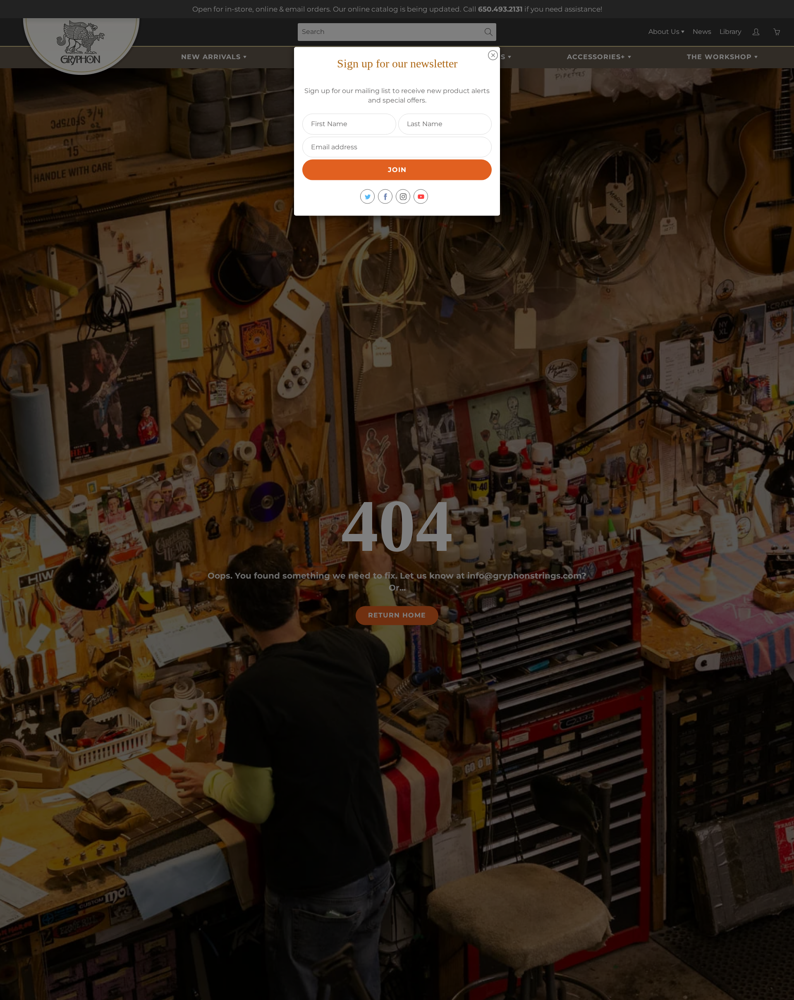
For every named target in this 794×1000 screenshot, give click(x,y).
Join (397, 170)
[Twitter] (367, 196)
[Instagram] (403, 196)
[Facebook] (385, 196)
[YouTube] (421, 196)
